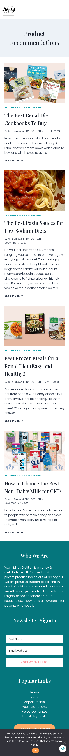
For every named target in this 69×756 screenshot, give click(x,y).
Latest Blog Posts (34, 716)
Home (34, 692)
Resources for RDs (34, 711)
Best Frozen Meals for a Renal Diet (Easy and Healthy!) (31, 366)
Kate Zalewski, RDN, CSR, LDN (24, 131)
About (34, 697)
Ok (35, 750)
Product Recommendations (23, 107)
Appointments (34, 702)
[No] (64, 742)
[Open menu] (63, 10)
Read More (13, 160)
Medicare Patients (34, 707)
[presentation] (34, 83)
